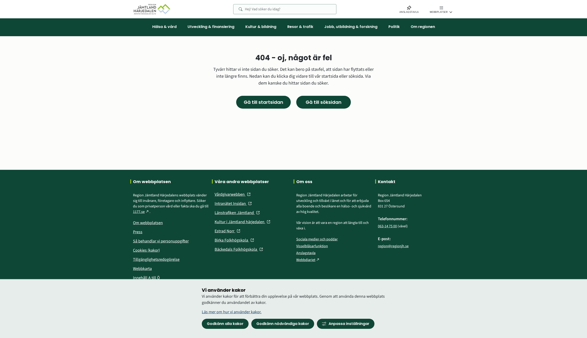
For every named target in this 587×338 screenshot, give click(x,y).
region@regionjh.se (393, 246)
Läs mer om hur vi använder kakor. (231, 312)
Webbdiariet (308, 259)
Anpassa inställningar (349, 323)
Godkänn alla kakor (225, 323)
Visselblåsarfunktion (312, 246)
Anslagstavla (306, 253)
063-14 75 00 (387, 226)
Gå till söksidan (323, 102)
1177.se (141, 211)
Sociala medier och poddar (317, 239)
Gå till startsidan (263, 102)
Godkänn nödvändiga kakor (282, 323)
